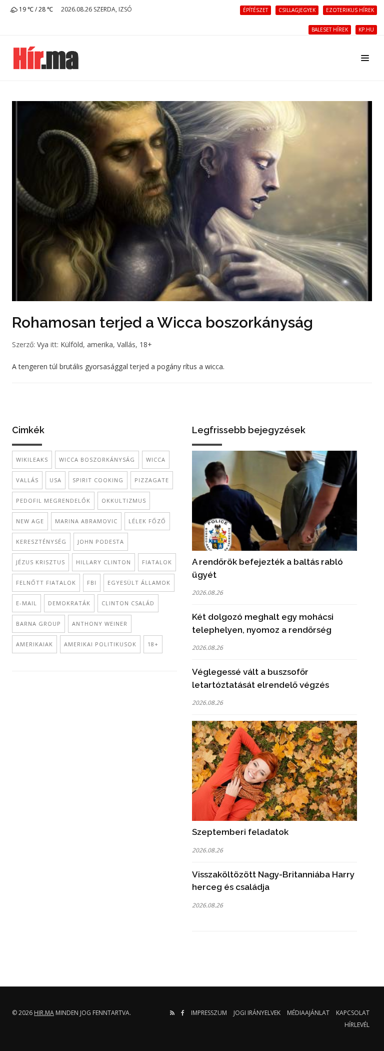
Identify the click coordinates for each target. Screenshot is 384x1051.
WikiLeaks (32, 459)
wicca (156, 459)
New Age (30, 521)
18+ (146, 344)
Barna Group (38, 623)
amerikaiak (34, 644)
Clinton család (128, 603)
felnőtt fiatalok (46, 582)
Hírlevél (357, 1024)
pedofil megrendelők (53, 500)
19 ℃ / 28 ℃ (35, 9)
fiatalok (157, 562)
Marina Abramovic (86, 521)
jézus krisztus (40, 562)
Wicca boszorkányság (97, 459)
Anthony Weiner (100, 623)
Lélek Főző (147, 521)
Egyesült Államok (139, 582)
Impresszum (209, 1012)
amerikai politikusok (100, 644)
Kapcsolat (353, 1012)
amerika (100, 344)
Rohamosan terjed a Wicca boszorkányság (162, 322)
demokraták (69, 603)
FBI (91, 582)
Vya (42, 344)
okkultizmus (124, 500)
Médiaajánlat (308, 1012)
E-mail (26, 603)
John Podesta (101, 541)
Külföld (71, 344)
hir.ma (44, 1012)
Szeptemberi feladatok (240, 832)
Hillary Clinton (103, 562)
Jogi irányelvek (257, 1012)
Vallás (126, 344)
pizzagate (151, 480)
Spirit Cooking (98, 480)
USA (56, 480)
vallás (27, 480)
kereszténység (41, 541)
